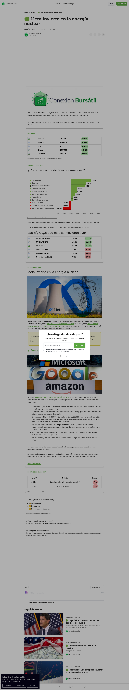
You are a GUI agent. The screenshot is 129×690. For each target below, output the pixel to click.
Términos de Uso (50, 351)
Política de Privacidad (62, 351)
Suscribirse (79, 345)
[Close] (86, 333)
